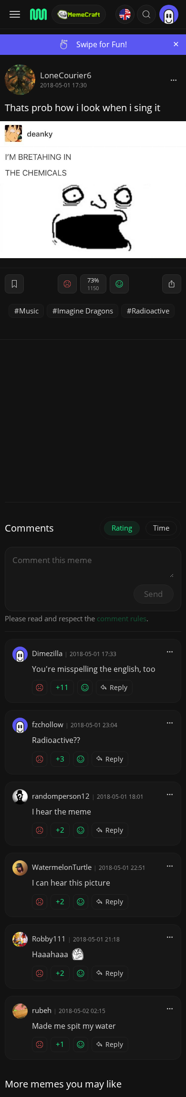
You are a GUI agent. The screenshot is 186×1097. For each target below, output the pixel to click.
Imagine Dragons (85, 310)
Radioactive (150, 310)
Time (161, 528)
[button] (146, 14)
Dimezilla (47, 653)
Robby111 (49, 938)
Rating (122, 528)
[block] (173, 79)
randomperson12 (61, 796)
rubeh (41, 1010)
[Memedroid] (38, 14)
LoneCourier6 (66, 75)
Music (29, 310)
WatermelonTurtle (61, 867)
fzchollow (47, 724)
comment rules (121, 618)
